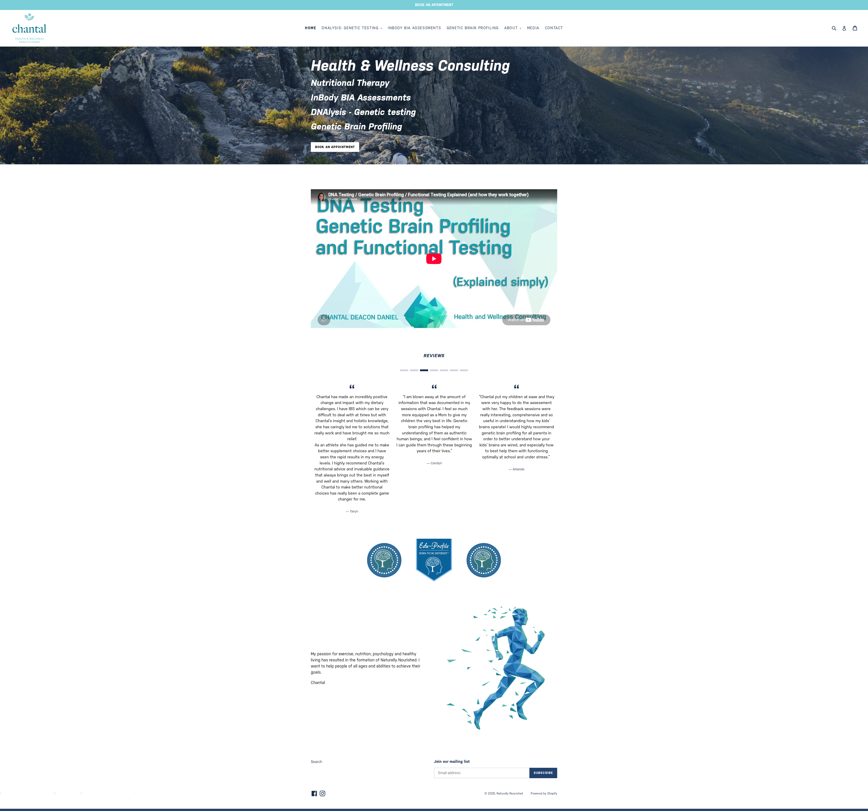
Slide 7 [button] (464, 370)
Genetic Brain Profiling (473, 28)
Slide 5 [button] (444, 370)
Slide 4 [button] (434, 370)
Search (316, 762)
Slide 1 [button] (404, 370)
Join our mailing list (452, 761)
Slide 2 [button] (414, 370)
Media (533, 28)
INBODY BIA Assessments (414, 28)
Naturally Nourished (510, 793)
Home (310, 28)
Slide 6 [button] (454, 370)
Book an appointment (335, 147)
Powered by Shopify (544, 793)
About (511, 28)
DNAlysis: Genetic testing (351, 28)
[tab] (404, 370)
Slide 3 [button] (424, 370)
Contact (554, 28)
